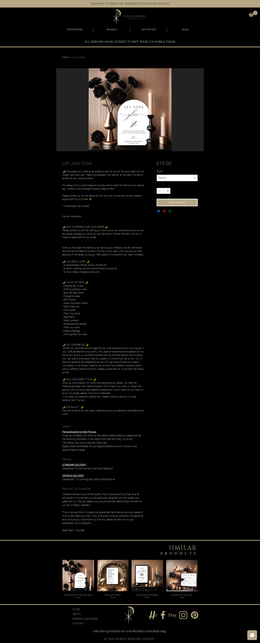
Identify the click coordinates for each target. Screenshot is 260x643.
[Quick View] (78, 575)
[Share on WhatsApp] (170, 211)
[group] (130, 579)
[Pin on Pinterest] (164, 211)
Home (65, 57)
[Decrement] (159, 191)
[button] (253, 14)
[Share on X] (176, 211)
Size (160, 171)
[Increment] (168, 191)
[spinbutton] (163, 191)
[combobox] (177, 178)
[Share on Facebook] (158, 211)
